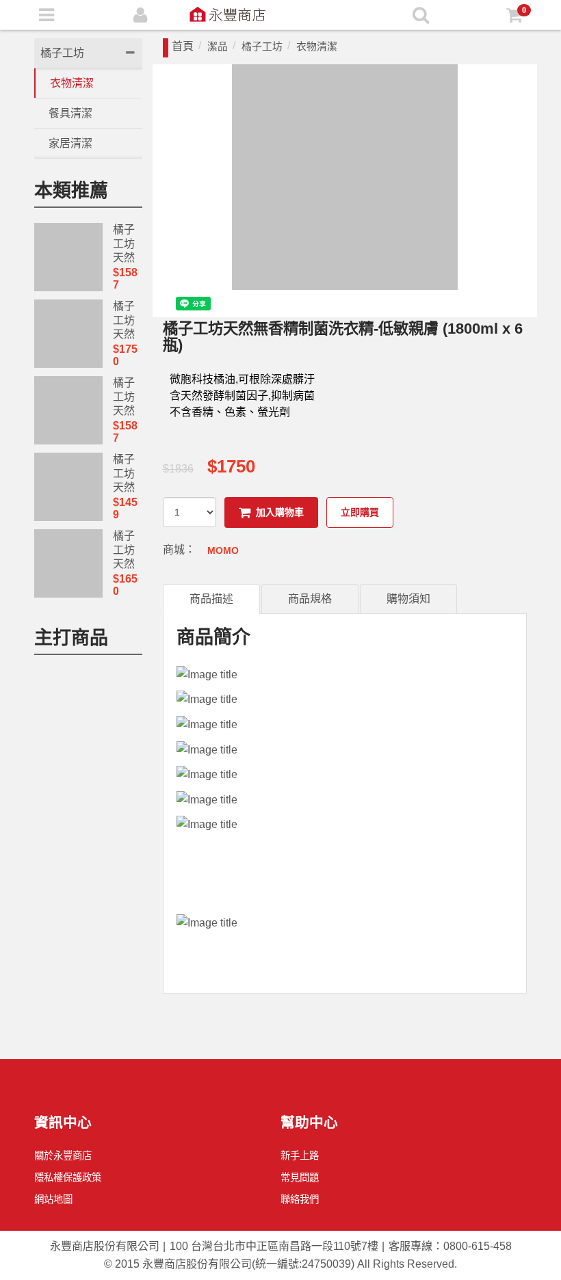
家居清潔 (70, 143)
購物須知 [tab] (408, 598)
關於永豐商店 (63, 1155)
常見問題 (299, 1177)
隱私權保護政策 (67, 1177)
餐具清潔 (70, 113)
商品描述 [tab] (211, 598)
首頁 (183, 46)
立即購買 (360, 512)
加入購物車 (280, 512)
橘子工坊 (62, 53)
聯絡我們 (299, 1199)
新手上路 (299, 1155)
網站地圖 (53, 1199)
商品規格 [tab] (310, 598)
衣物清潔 (72, 83)
